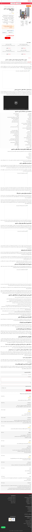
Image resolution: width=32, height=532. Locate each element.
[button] (30, 12)
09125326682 (27, 422)
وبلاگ (30, 527)
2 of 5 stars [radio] (25, 375)
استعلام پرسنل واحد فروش (28, 520)
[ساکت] (5, 109)
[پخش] (27, 109)
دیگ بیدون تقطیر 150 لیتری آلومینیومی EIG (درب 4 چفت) (8, 45)
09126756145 (27, 501)
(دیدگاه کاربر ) (10, 13)
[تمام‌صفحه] (4, 109)
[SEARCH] (1, 1)
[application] (16, 103)
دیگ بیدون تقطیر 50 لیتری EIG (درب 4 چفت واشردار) (8, 51)
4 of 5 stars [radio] (23, 375)
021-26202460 (29, 510)
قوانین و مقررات (29, 526)
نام (30, 382)
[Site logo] (29, 1)
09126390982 (27, 502)
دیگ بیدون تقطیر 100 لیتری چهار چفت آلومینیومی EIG (23, 51)
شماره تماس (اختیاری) (28, 386)
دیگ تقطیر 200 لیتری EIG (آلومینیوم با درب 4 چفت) (23, 45)
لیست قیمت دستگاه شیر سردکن (11, 497)
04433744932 (26, 514)
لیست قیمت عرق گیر (13, 501)
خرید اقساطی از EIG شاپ (28, 522)
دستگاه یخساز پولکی (13, 502)
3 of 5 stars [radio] (24, 375)
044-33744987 (29, 511)
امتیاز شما (29, 374)
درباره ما (30, 519)
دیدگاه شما (29, 376)
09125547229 (28, 503)
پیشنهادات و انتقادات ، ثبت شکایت (27, 523)
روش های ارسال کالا (29, 524)
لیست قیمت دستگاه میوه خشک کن (11, 498)
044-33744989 (29, 507)
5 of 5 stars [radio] (22, 375)
